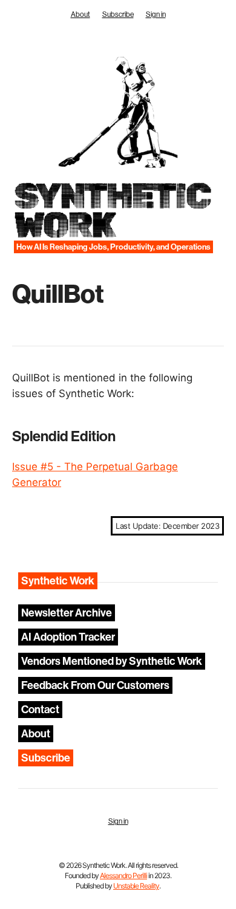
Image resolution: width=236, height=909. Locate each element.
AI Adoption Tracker (68, 637)
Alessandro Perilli (123, 875)
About (80, 14)
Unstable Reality (136, 885)
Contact (40, 709)
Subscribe (118, 14)
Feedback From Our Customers (95, 685)
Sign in (156, 14)
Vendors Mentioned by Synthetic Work (111, 661)
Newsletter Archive (66, 612)
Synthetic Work (111, 211)
